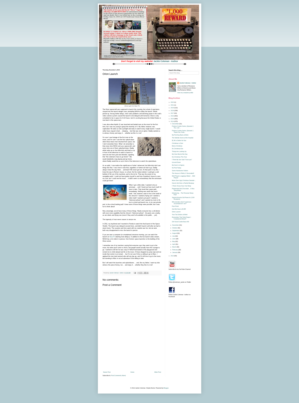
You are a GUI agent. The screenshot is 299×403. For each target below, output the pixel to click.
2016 (172, 116)
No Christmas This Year (179, 157)
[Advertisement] (132, 353)
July (173, 236)
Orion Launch (176, 212)
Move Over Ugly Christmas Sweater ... (184, 180)
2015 (172, 119)
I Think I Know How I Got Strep (181, 186)
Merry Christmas (177, 146)
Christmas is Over (177, 143)
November (175, 225)
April (174, 244)
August (174, 233)
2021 (172, 105)
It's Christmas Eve (177, 148)
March (174, 247)
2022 (172, 102)
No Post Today (176, 168)
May (173, 241)
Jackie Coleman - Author (165, 61)
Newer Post (106, 372)
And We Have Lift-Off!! (179, 209)
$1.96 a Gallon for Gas (179, 140)
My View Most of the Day (179, 154)
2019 (172, 108)
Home (132, 372)
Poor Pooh (175, 206)
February (175, 250)
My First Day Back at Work (180, 135)
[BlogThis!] (141, 273)
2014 (172, 121)
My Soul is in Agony (178, 165)
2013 (172, 256)
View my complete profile (185, 93)
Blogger (166, 388)
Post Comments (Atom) (118, 375)
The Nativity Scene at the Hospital (182, 138)
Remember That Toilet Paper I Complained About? (181, 218)
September (176, 230)
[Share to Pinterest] (147, 273)
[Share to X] (143, 273)
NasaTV (112, 237)
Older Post (157, 372)
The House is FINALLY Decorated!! (183, 173)
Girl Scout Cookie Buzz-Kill (180, 222)
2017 (172, 113)
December (175, 124)
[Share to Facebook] (145, 273)
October (175, 228)
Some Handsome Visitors (180, 170)
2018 (172, 110)
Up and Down (176, 162)
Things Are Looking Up (179, 151)
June (174, 239)
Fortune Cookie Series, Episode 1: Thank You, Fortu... (183, 131)
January (175, 252)
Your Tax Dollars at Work (179, 214)
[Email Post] (134, 272)
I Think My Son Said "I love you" (182, 159)
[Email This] (138, 273)
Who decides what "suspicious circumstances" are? (181, 202)
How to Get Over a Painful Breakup (183, 183)
